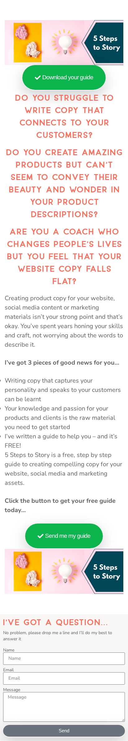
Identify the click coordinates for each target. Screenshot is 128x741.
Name (8, 650)
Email (8, 670)
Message (11, 690)
